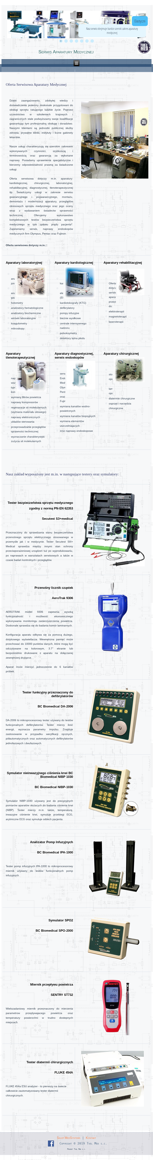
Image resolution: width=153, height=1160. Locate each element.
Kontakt (91, 1137)
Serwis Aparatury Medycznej (66, 51)
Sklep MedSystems (68, 1137)
